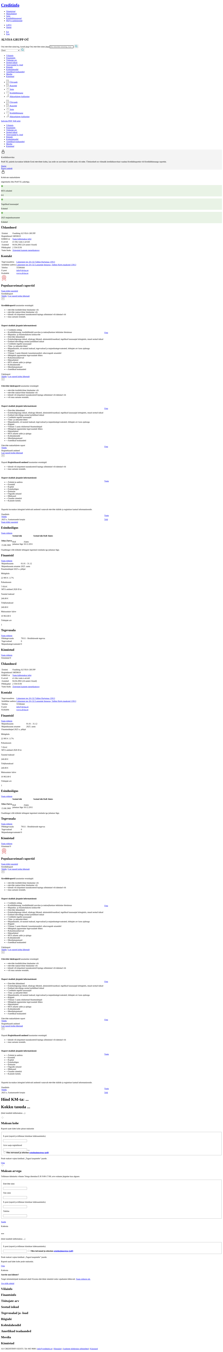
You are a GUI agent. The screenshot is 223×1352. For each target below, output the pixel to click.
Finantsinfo (10, 58)
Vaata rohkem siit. (83, 1279)
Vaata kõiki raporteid (9, 291)
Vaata (106, 481)
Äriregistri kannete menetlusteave (25, 250)
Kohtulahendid (12, 69)
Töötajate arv (11, 60)
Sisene (8, 27)
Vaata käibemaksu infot (21, 239)
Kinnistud (10, 76)
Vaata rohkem (6, 533)
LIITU (9, 25)
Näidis (4, 296)
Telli (106, 519)
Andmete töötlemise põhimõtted (76, 1349)
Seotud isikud (11, 62)
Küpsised (94, 1349)
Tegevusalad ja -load (14, 65)
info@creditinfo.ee (44, 1349)
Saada (3, 1222)
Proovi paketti (6, 168)
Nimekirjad (10, 11)
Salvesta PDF (7, 121)
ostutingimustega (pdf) (39, 1152)
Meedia (9, 74)
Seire (8, 16)
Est (7, 32)
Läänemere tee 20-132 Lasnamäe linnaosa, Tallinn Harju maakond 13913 (46, 265)
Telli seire (17, 121)
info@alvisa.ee (22, 270)
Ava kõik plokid (7, 1283)
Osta (106, 332)
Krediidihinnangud (14, 18)
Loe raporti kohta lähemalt (19, 296)
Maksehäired (11, 14)
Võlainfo (9, 55)
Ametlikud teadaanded (15, 72)
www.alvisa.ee (22, 273)
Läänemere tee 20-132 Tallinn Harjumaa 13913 (35, 262)
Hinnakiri (58, 1349)
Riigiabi (9, 67)
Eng (8, 34)
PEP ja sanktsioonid (14, 21)
